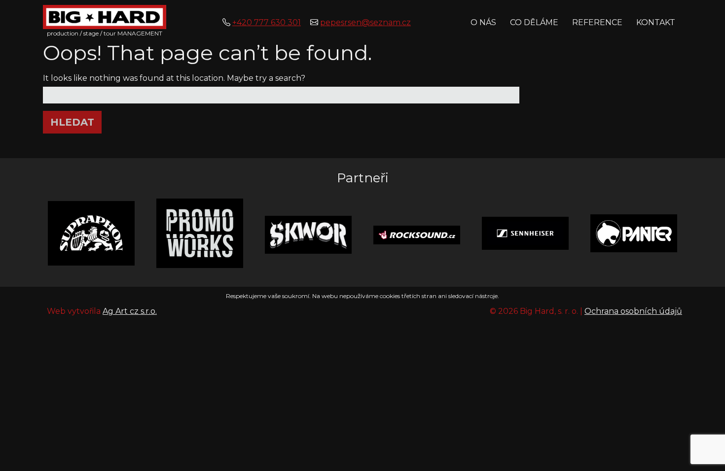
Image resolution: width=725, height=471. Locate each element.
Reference (597, 22)
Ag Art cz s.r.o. (130, 311)
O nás (483, 22)
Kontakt (655, 22)
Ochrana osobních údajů (633, 311)
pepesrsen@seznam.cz (365, 22)
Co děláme (534, 22)
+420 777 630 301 (266, 22)
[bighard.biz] (104, 16)
